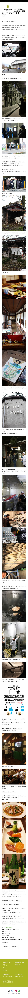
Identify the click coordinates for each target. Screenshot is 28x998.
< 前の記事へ (5, 946)
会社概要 (4, 964)
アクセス (4, 968)
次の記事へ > (14, 946)
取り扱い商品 (5, 965)
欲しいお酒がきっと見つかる (7, 976)
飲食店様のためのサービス (19, 964)
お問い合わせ (5, 970)
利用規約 (8, 982)
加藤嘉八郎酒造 (8, 927)
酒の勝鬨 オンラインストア (19, 976)
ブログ (4, 967)
